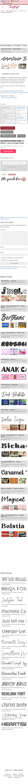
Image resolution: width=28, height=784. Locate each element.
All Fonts (10, 777)
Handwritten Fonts (5, 310)
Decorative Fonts (9, 438)
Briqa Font (14, 589)
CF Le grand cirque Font (14, 579)
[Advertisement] (14, 27)
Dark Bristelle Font (5, 384)
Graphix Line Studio (18, 488)
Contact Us (8, 774)
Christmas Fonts (21, 282)
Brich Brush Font (14, 684)
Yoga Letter (13, 280)
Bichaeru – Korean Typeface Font (9, 435)
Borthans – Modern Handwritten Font (10, 306)
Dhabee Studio (20, 332)
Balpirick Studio (17, 48)
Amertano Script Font (6, 48)
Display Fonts (8, 335)
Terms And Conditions (18, 775)
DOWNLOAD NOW (8, 151)
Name (2, 247)
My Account (16, 1)
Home (2, 11)
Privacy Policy (7, 775)
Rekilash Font (13, 694)
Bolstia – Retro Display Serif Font (9, 515)
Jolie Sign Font (4, 409)
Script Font (6, 219)
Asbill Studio (15, 384)
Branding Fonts (9, 309)
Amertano (6, 217)
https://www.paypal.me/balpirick (9, 97)
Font (1, 219)
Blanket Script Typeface (14, 664)
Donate (22, 135)
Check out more (7, 132)
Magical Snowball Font (6, 488)
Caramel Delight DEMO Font (7, 461)
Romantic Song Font (14, 642)
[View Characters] (24, 179)
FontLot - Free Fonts (14, 770)
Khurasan (13, 359)
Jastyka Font (12, 600)
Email (2, 252)
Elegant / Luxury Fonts (19, 309)
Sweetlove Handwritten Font (14, 654)
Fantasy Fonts (4, 283)
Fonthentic (12, 409)
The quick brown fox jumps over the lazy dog (13, 179)
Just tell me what (14, 620)
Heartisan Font (14, 724)
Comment (2, 229)
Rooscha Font (14, 674)
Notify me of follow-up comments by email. (13, 257)
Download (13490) (8, 128)
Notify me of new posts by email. (10, 260)
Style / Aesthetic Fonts (11, 11)
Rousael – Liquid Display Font (8, 332)
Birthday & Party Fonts (10, 282)
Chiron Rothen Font (14, 705)
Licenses (15, 774)
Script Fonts (22, 11)
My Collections (8, 3)
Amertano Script (22, 217)
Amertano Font (14, 217)
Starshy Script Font (14, 631)
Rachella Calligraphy (14, 611)
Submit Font (17, 777)
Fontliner (18, 461)
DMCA (21, 774)
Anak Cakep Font (5, 359)
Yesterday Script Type (14, 715)
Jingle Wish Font (5, 280)
